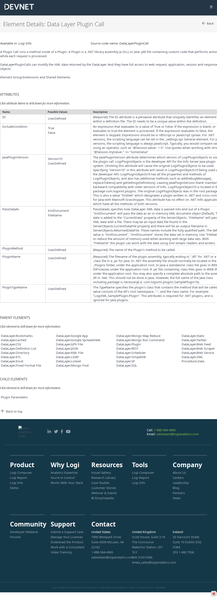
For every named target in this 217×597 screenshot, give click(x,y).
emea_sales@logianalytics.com (149, 562)
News (177, 498)
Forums (15, 537)
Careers (178, 478)
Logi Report (18, 478)
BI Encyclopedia (102, 498)
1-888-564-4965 (165, 430)
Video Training (61, 552)
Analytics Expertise (64, 473)
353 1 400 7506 (183, 552)
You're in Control (63, 478)
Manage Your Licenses (67, 537)
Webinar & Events (104, 493)
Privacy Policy (145, 587)
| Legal (131, 587)
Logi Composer (21, 473)
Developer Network (24, 532)
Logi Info (16, 483)
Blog (176, 488)
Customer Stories (103, 488)
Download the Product (67, 542)
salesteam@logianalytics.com (177, 434)
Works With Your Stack (67, 483)
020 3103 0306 (142, 557)
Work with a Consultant (67, 547)
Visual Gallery (101, 473)
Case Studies (100, 483)
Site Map (160, 587)
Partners (179, 493)
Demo (14, 488)
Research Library (103, 478)
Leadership (181, 483)
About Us (179, 473)
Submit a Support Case (67, 532)
